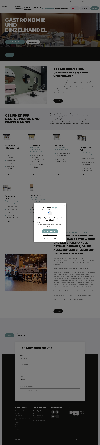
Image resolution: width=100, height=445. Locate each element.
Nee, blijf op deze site (50, 235)
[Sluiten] (64, 205)
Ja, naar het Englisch (50, 231)
